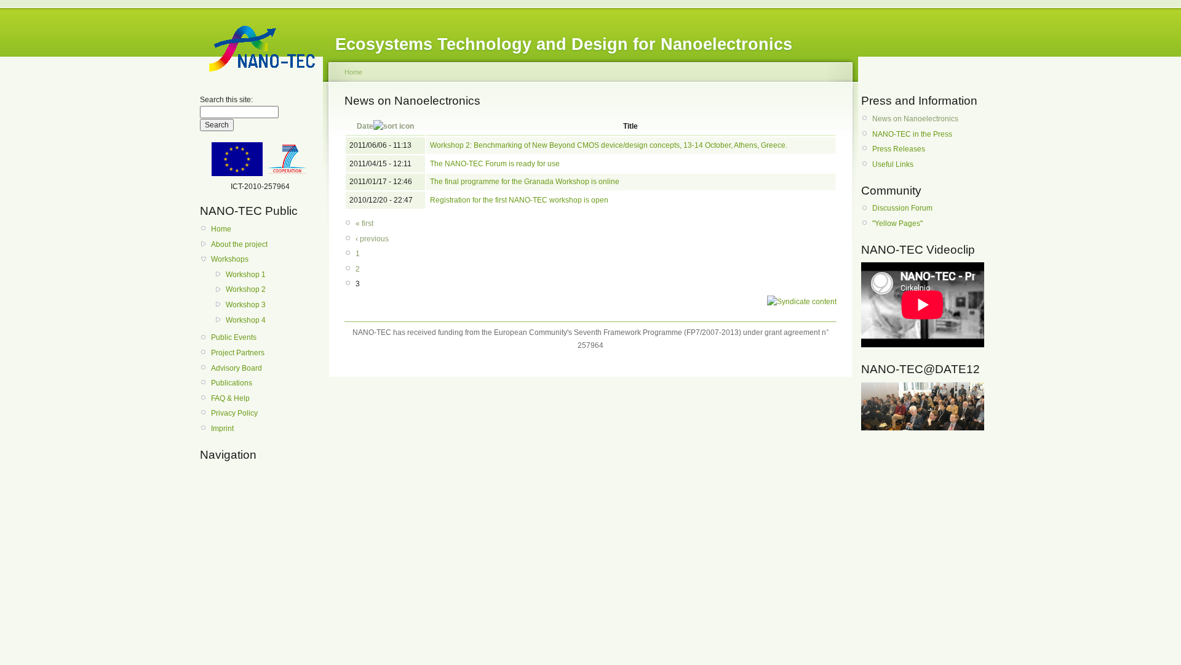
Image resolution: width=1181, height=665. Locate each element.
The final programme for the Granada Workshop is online (524, 181)
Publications (231, 383)
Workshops (230, 259)
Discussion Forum (902, 208)
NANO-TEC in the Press (912, 134)
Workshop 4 (246, 320)
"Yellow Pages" (897, 223)
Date (365, 126)
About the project (239, 244)
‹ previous (372, 239)
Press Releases (898, 149)
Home (221, 229)
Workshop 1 (246, 274)
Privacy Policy (234, 413)
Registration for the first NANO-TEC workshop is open (519, 200)
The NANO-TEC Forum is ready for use (495, 163)
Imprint (222, 428)
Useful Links (892, 164)
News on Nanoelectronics (915, 119)
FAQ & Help (230, 398)
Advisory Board (236, 368)
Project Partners (237, 353)
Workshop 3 (246, 304)
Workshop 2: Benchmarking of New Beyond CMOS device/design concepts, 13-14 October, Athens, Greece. (608, 145)
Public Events (233, 337)
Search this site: (226, 99)
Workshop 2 (246, 289)
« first (364, 223)
